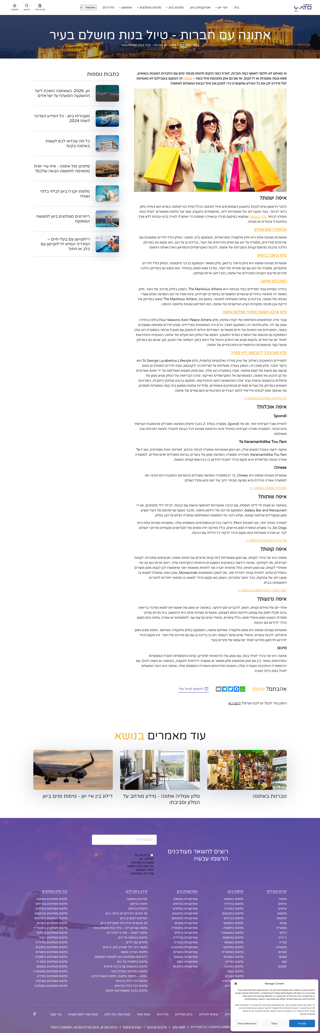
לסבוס (282, 966)
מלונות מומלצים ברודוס (52, 933)
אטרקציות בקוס (187, 961)
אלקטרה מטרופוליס (270, 229)
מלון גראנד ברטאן (272, 255)
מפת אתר (143, 1014)
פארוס (282, 952)
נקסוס (283, 957)
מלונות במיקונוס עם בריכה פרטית (125, 966)
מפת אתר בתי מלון (117, 1014)
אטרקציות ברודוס (186, 933)
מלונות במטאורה (232, 933)
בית (236, 7)
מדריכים (108, 7)
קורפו (283, 923)
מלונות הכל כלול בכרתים (131, 986)
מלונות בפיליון (234, 961)
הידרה (282, 937)
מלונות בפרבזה (233, 966)
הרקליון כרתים (137, 908)
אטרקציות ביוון (200, 7)
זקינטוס (282, 918)
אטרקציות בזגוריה (186, 942)
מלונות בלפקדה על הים (132, 961)
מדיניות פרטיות (157, 1027)
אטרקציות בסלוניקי (185, 908)
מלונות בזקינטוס (232, 913)
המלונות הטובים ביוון (133, 918)
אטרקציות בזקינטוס (185, 918)
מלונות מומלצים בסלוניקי (51, 908)
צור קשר (56, 1014)
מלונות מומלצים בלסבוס (51, 947)
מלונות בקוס (235, 971)
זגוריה (283, 942)
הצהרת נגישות (132, 1027)
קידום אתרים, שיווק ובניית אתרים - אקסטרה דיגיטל (84, 1027)
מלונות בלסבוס (233, 923)
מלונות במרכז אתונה (134, 952)
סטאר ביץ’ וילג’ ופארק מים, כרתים (125, 947)
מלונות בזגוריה (233, 908)
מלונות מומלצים (150, 7)
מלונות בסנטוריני (232, 952)
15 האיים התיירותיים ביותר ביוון (126, 913)
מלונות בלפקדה (233, 928)
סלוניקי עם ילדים (136, 942)
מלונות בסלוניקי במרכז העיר (129, 971)
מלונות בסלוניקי (233, 947)
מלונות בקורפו (234, 976)
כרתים (282, 904)
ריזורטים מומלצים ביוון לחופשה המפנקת (121, 957)
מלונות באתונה (233, 899)
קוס (284, 961)
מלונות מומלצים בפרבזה (51, 981)
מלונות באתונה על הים (132, 937)
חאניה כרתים (138, 904)
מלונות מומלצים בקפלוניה (50, 986)
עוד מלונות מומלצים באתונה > (265, 398)
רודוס (283, 933)
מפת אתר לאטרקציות (83, 1014)
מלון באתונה (258, 217)
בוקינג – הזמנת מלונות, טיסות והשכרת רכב (119, 976)
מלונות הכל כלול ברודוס (131, 981)
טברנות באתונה (137, 899)
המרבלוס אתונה (273, 281)
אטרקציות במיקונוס (185, 913)
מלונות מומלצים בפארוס (51, 952)
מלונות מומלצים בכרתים (51, 904)
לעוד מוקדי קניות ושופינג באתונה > (262, 590)
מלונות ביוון (176, 7)
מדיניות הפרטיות (142, 873)
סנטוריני (281, 928)
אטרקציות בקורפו (186, 923)
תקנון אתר (178, 1027)
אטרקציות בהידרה (185, 937)
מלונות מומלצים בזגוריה (51, 961)
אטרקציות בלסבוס (185, 966)
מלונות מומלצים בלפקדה (51, 957)
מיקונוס (282, 913)
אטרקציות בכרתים (185, 904)
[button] (235, 983)
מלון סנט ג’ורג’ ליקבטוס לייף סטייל (259, 352)
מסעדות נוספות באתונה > (268, 488)
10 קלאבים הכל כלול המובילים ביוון (123, 923)
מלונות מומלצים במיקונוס (51, 913)
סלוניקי (282, 908)
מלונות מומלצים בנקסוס (51, 966)
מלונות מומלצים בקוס (53, 937)
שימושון (127, 7)
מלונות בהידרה (233, 904)
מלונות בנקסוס (233, 942)
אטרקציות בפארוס (185, 952)
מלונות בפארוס (233, 957)
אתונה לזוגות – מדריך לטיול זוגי (126, 933)
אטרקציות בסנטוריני (184, 928)
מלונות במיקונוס (233, 937)
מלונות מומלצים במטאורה (50, 971)
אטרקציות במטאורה (184, 947)
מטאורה (281, 947)
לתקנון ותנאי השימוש (140, 868)
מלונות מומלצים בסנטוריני (50, 928)
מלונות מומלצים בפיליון (52, 976)
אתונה (187, 78)
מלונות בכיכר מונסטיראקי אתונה (126, 990)
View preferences (247, 1023)
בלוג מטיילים (183, 1014)
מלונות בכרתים (233, 918)
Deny (274, 1023)
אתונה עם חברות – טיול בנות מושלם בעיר (120, 928)
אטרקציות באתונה (186, 899)
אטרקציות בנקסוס (186, 957)
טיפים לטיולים (208, 1014)
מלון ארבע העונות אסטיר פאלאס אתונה (254, 312)
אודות (228, 1014)
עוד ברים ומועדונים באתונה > (266, 540)
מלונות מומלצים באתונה (51, 899)
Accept (302, 1023)
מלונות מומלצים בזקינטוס (50, 918)
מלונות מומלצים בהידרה (51, 942)
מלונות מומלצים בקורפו (52, 923)
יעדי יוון (223, 7)
